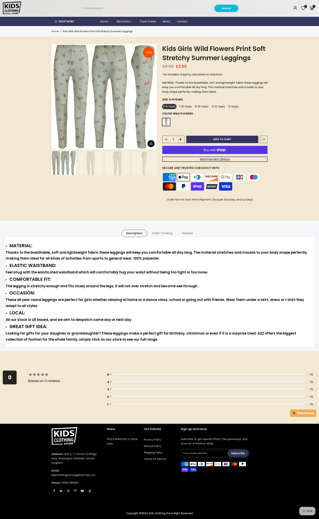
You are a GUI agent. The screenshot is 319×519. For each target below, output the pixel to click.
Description (134, 233)
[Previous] (58, 96)
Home (104, 21)
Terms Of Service (155, 459)
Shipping (185, 74)
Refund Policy (152, 446)
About (166, 21)
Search (226, 8)
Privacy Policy (152, 439)
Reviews (187, 233)
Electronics (124, 21)
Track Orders (148, 21)
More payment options (215, 159)
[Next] (150, 96)
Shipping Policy (153, 452)
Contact (182, 21)
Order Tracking (162, 233)
